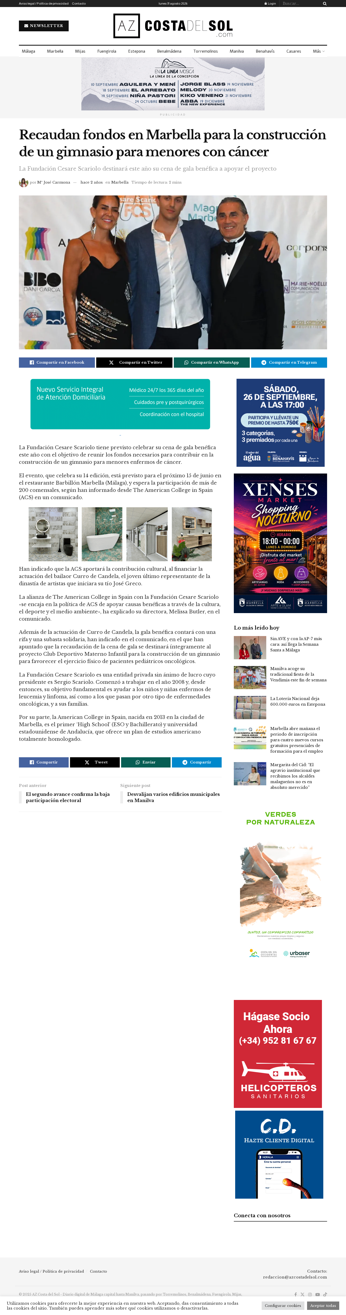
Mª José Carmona (53, 182)
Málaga (28, 51)
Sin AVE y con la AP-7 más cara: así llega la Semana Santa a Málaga (296, 644)
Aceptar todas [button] (323, 1305)
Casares (294, 51)
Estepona (136, 51)
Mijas (80, 51)
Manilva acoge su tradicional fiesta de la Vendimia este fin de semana (298, 674)
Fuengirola (106, 51)
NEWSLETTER (46, 25)
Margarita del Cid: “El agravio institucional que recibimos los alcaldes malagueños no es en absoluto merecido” (295, 776)
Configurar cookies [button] (283, 1305)
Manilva (237, 51)
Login (271, 3)
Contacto (79, 3)
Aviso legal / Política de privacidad (44, 3)
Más (317, 51)
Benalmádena (169, 51)
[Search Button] (323, 3)
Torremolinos (205, 51)
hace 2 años (92, 182)
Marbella (55, 51)
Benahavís (265, 51)
